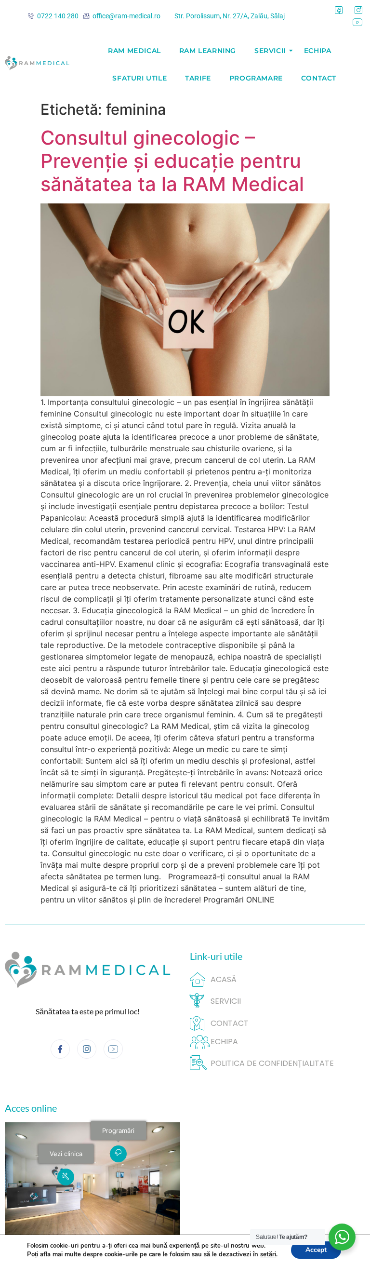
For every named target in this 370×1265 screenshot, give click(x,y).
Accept (316, 1249)
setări (268, 1254)
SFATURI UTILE (139, 78)
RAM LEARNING (207, 50)
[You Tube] (357, 22)
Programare (256, 78)
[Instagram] (358, 10)
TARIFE (198, 78)
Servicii (270, 50)
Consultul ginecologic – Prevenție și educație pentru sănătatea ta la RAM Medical (172, 161)
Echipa (317, 50)
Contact (318, 78)
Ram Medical (134, 50)
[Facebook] (339, 10)
